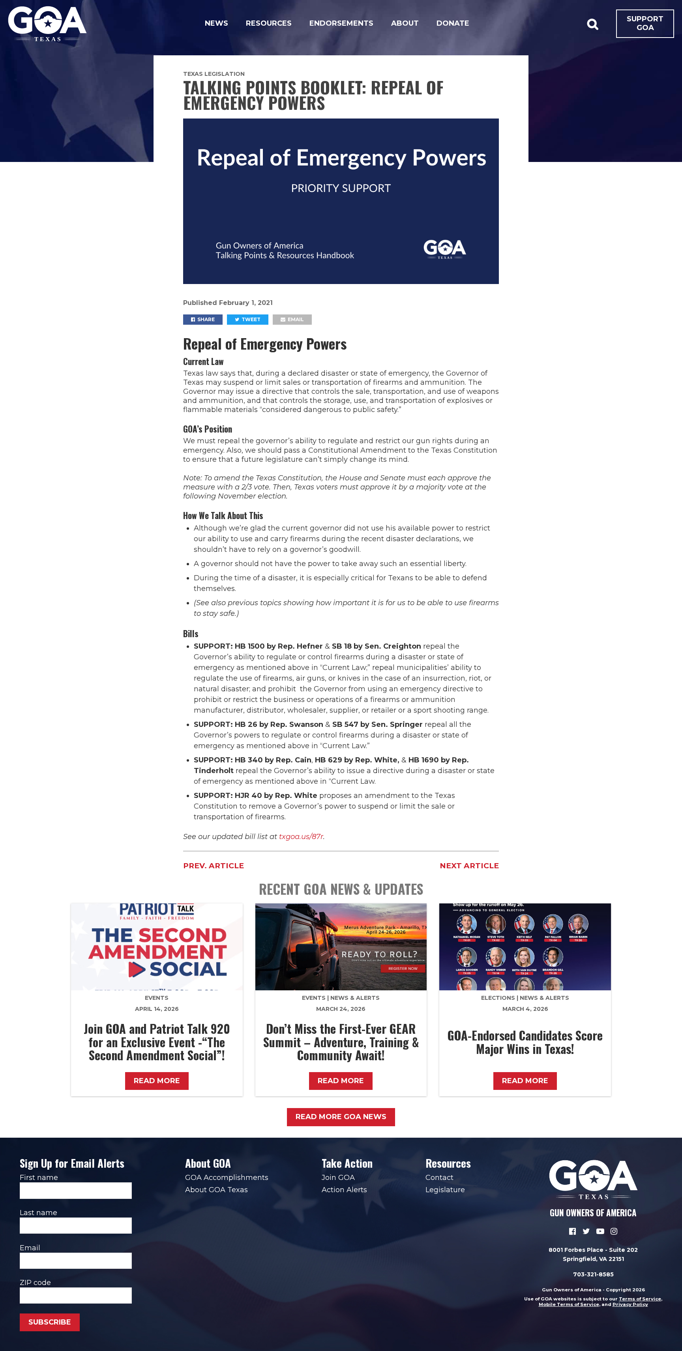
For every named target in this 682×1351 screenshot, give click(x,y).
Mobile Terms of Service (569, 1304)
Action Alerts (344, 1189)
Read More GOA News (341, 1116)
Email (295, 319)
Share (205, 319)
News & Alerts (355, 997)
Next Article (469, 865)
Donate (453, 23)
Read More (157, 1080)
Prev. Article (213, 865)
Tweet (250, 319)
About (405, 23)
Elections (498, 997)
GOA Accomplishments (226, 1177)
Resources (269, 23)
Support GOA (645, 23)
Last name (38, 1212)
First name (39, 1177)
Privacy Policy (630, 1304)
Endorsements (341, 23)
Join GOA (338, 1177)
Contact (439, 1177)
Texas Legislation (214, 73)
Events (157, 997)
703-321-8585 (593, 1274)
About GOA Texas (216, 1189)
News (216, 23)
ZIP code (35, 1282)
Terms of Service (640, 1299)
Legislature (445, 1189)
